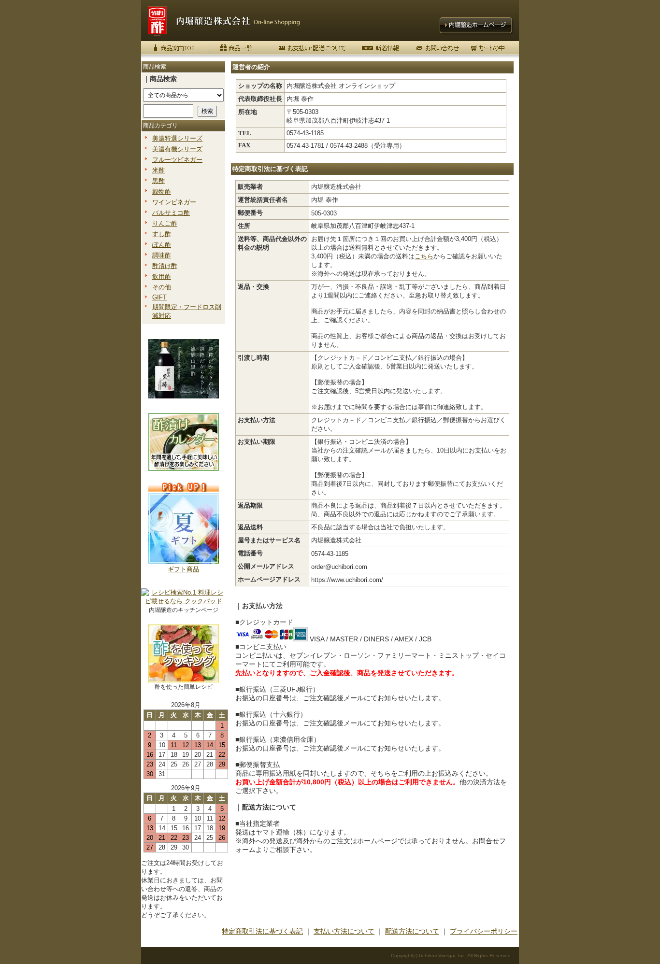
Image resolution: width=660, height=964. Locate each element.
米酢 (158, 170)
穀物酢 (161, 191)
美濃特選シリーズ (177, 138)
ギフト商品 (183, 569)
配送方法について (412, 931)
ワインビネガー (174, 202)
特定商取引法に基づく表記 (262, 931)
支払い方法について (344, 931)
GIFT (159, 297)
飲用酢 (161, 276)
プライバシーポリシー (483, 931)
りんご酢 (164, 223)
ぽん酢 (161, 244)
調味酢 (161, 255)
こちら (424, 256)
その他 (161, 287)
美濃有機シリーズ (177, 149)
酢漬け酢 (164, 265)
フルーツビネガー (177, 159)
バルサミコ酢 (171, 212)
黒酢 (158, 180)
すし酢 (161, 234)
